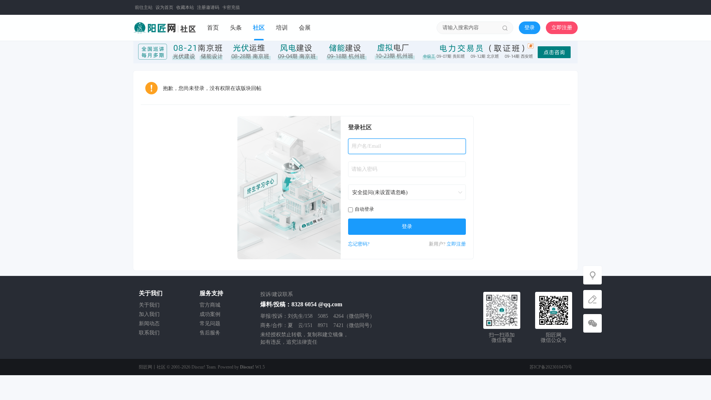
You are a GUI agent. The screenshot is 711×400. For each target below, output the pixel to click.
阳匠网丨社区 (152, 367)
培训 (282, 27)
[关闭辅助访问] (572, 7)
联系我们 (149, 333)
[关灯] (592, 275)
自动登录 (364, 209)
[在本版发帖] (592, 299)
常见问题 (210, 323)
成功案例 (210, 314)
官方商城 (210, 305)
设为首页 (164, 7)
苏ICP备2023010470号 (551, 367)
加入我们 (149, 314)
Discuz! (247, 367)
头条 (236, 27)
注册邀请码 (208, 7)
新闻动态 (149, 323)
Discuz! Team (203, 367)
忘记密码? (359, 244)
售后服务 (210, 333)
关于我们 (149, 305)
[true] (505, 27)
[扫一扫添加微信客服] (592, 323)
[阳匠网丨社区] (164, 27)
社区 (259, 27)
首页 (213, 27)
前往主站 (144, 7)
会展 (305, 27)
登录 (529, 27)
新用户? (437, 244)
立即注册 (561, 27)
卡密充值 (231, 7)
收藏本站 (185, 7)
